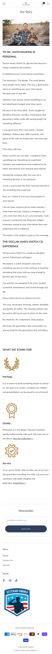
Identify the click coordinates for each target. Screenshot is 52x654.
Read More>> (19, 483)
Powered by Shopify (26, 647)
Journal (6, 565)
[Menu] (4, 3)
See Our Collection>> (23, 438)
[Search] (48, 3)
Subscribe (26, 529)
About (5, 555)
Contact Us (8, 560)
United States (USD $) (24, 628)
